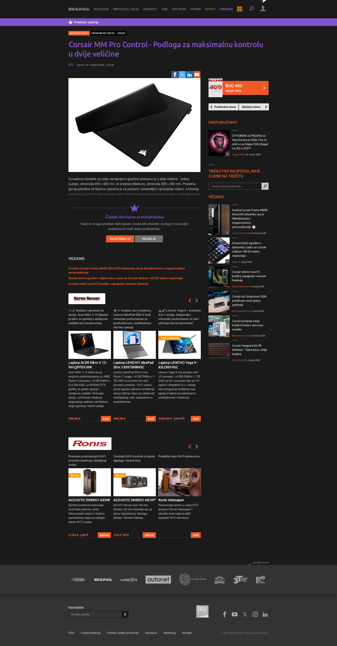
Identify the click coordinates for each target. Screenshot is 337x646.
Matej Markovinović (241, 286)
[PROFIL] (263, 9)
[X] (245, 614)
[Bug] (103, 579)
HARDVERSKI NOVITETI (79, 33)
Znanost (150, 9)
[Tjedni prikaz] (239, 9)
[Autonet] (158, 579)
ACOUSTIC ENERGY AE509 (89, 500)
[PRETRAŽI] (265, 186)
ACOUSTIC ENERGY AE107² (134, 500)
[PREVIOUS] (189, 300)
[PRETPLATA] (125, 614)
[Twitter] (182, 74)
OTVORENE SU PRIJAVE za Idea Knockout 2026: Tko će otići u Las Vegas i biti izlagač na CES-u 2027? (250, 142)
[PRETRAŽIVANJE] (251, 9)
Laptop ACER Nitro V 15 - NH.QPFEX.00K (88, 364)
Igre (164, 9)
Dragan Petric (238, 154)
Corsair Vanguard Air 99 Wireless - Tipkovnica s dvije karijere (249, 350)
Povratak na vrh (261, 562)
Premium (226, 9)
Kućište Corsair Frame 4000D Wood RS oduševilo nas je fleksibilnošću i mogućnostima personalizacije (249, 218)
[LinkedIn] (189, 74)
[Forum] (78, 580)
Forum (196, 9)
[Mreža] (129, 580)
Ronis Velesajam (171, 500)
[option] (89, 365)
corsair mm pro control (103, 33)
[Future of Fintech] (261, 579)
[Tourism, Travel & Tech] (240, 579)
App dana (179, 9)
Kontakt (187, 633)
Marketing (170, 633)
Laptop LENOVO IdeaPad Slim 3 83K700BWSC (133, 364)
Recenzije (101, 9)
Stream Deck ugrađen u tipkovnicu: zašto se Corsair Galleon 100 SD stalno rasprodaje (125, 278)
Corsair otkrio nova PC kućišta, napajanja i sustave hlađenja (108, 284)
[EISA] (202, 612)
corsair (121, 33)
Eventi (210, 9)
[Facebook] (174, 74)
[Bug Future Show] (193, 580)
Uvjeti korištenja (91, 633)
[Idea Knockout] (219, 579)
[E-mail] (196, 74)
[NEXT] (196, 300)
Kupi (106, 418)
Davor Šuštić (238, 360)
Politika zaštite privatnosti (123, 633)
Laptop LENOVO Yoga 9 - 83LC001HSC (178, 364)
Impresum (151, 633)
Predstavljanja (126, 9)
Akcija (104, 535)
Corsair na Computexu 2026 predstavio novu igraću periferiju (249, 300)
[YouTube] (234, 614)
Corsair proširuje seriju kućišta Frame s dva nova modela (247, 325)
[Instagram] (255, 614)
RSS (71, 633)
